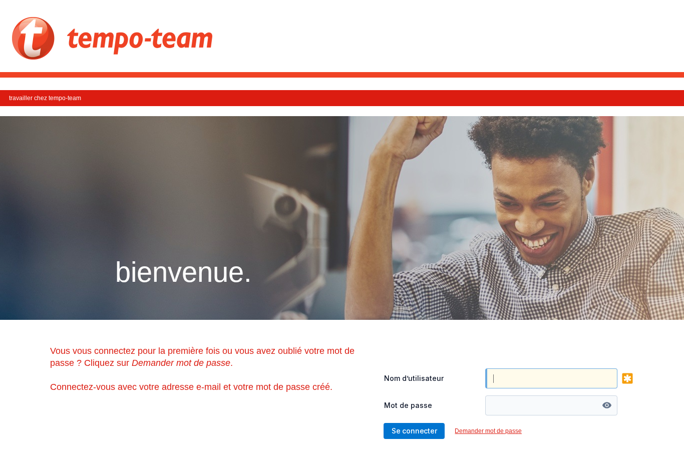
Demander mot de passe (488, 430)
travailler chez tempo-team (45, 98)
